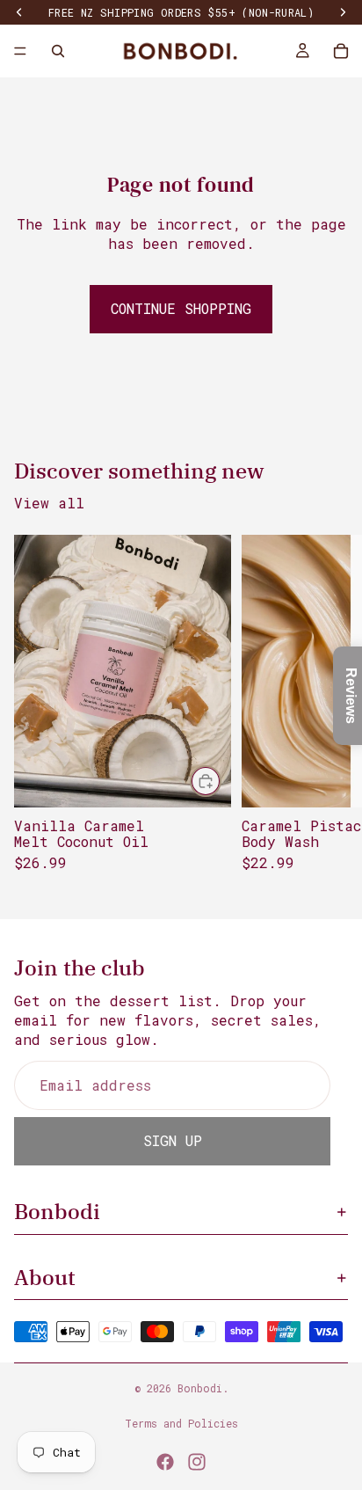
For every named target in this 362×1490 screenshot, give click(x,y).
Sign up (172, 1140)
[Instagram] (196, 1461)
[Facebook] (165, 1461)
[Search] (58, 51)
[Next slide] (328, 711)
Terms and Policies (181, 1423)
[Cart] (341, 51)
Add (220, 780)
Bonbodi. (202, 1388)
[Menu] (20, 51)
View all (49, 502)
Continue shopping (181, 308)
